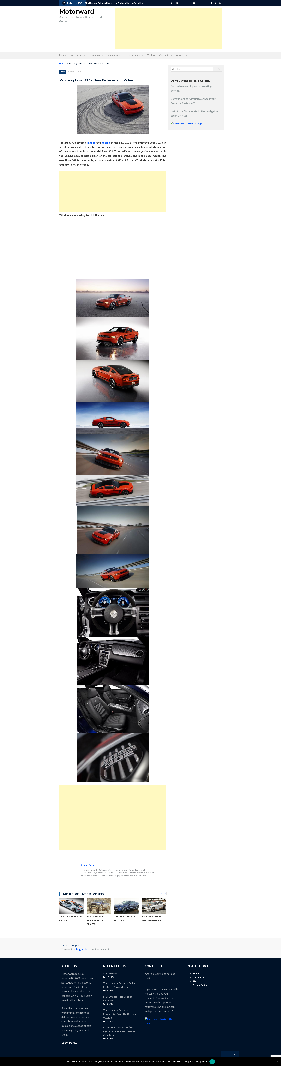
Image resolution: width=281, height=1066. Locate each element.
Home (62, 55)
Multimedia (114, 55)
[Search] (194, 3)
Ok (212, 1061)
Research (95, 55)
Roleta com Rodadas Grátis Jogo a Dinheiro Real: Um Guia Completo (116, 3)
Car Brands (134, 55)
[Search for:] (180, 3)
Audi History (110, 973)
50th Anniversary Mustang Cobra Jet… (153, 918)
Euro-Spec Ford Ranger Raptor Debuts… (95, 920)
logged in (81, 949)
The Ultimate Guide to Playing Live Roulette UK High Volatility (119, 1014)
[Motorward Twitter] (215, 3)
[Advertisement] (168, 28)
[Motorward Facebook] (211, 3)
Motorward (76, 11)
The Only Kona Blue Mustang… (125, 918)
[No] (277, 1061)
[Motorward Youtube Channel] (220, 3)
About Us (181, 55)
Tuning (151, 55)
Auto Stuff (76, 55)
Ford (63, 71)
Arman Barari (88, 865)
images (91, 142)
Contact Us (165, 55)
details (106, 142)
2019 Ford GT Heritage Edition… (71, 918)
